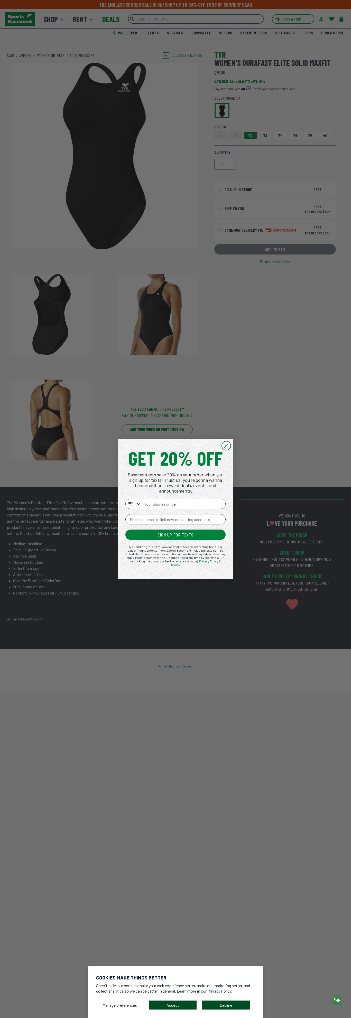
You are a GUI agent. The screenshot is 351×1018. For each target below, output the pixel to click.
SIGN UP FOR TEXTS (175, 535)
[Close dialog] (226, 445)
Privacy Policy (208, 561)
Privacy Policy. (219, 990)
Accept (173, 1005)
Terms (175, 565)
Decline (226, 1005)
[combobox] (134, 504)
